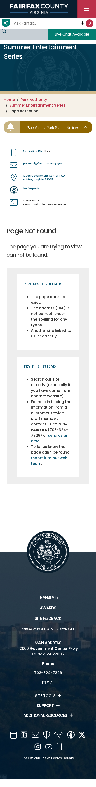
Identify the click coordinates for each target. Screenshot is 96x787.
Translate (48, 597)
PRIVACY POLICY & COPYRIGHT (48, 629)
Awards (48, 608)
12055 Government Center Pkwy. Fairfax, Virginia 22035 (44, 177)
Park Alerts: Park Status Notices (53, 128)
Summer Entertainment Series (37, 105)
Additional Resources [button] (45, 715)
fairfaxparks (31, 188)
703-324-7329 (48, 673)
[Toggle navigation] (86, 9)
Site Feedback (48, 618)
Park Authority (34, 99)
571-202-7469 (32, 151)
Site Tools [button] (45, 695)
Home (9, 99)
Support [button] (45, 705)
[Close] (86, 127)
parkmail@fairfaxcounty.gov (42, 163)
